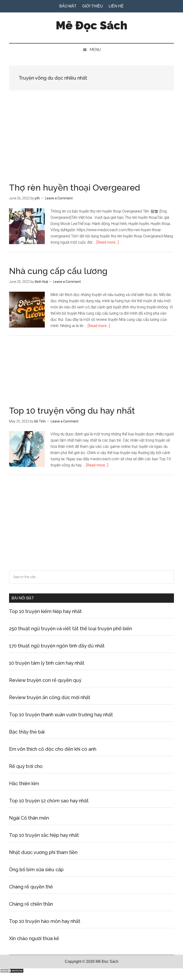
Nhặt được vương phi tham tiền (43, 852)
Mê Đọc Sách (91, 25)
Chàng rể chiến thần (31, 904)
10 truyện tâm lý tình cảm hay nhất (46, 663)
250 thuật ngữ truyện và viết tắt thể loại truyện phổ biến (70, 628)
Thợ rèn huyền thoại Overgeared (74, 187)
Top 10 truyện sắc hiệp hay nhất (44, 835)
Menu (95, 49)
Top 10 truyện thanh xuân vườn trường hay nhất (61, 715)
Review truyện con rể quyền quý (45, 680)
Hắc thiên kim (24, 783)
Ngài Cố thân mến (29, 818)
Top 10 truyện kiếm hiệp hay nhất (45, 611)
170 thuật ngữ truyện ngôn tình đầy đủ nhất (57, 646)
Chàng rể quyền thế (31, 887)
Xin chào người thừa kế (34, 938)
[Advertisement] (91, 147)
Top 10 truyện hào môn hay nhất (44, 921)
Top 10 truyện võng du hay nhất (72, 410)
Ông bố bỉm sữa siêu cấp (36, 869)
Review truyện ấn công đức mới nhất (49, 697)
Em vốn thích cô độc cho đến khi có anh (52, 749)
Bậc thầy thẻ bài (27, 732)
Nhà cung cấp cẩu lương (58, 271)
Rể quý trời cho (26, 766)
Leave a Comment (59, 198)
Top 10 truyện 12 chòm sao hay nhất (49, 801)
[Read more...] (108, 242)
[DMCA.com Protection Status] (12, 972)
